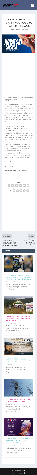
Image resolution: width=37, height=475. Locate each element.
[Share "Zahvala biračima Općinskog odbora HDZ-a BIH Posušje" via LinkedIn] (20, 185)
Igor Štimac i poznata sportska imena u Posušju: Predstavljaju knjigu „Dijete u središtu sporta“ (18, 277)
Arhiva (13, 473)
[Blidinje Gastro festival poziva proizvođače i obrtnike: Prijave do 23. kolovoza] (18, 305)
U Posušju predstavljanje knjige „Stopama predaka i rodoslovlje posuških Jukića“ (18, 360)
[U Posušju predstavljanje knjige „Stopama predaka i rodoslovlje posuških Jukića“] (18, 346)
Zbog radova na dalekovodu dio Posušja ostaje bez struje (18, 400)
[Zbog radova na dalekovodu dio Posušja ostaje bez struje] (18, 388)
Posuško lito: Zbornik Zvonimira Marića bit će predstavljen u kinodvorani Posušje (18, 441)
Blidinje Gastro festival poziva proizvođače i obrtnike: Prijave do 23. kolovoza (18, 318)
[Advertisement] (18, 75)
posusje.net (21, 470)
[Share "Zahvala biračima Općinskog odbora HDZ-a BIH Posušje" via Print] (28, 185)
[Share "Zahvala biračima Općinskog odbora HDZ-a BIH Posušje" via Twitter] (13, 185)
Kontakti (19, 473)
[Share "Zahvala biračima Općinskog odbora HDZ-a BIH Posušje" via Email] (24, 185)
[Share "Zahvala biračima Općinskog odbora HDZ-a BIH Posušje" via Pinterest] (16, 185)
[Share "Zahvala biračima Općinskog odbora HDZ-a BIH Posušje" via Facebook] (9, 185)
